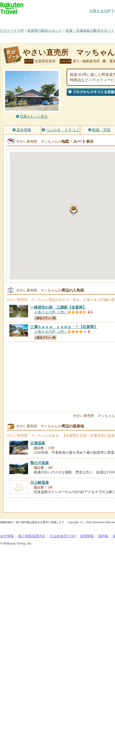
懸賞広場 (62, 20)
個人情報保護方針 (32, 536)
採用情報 (87, 536)
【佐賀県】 (58, 307)
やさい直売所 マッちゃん (69, 52)
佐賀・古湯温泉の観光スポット (90, 30)
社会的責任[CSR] (63, 536)
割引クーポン (84, 20)
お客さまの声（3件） (51, 312)
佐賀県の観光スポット (44, 30)
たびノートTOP (12, 30)
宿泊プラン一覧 (45, 318)
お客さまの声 (100, 11)
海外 (40, 20)
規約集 (103, 536)
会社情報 (7, 536)
